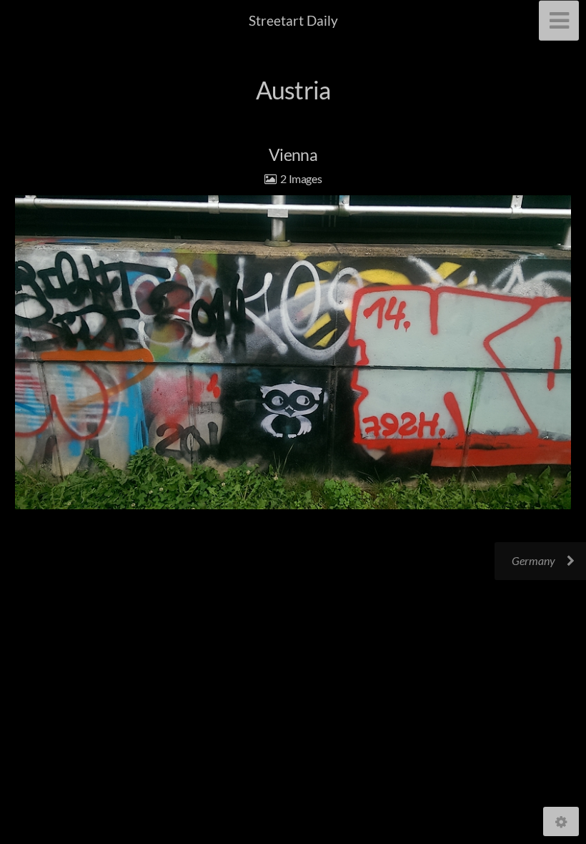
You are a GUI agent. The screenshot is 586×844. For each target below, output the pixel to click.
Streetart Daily (293, 20)
